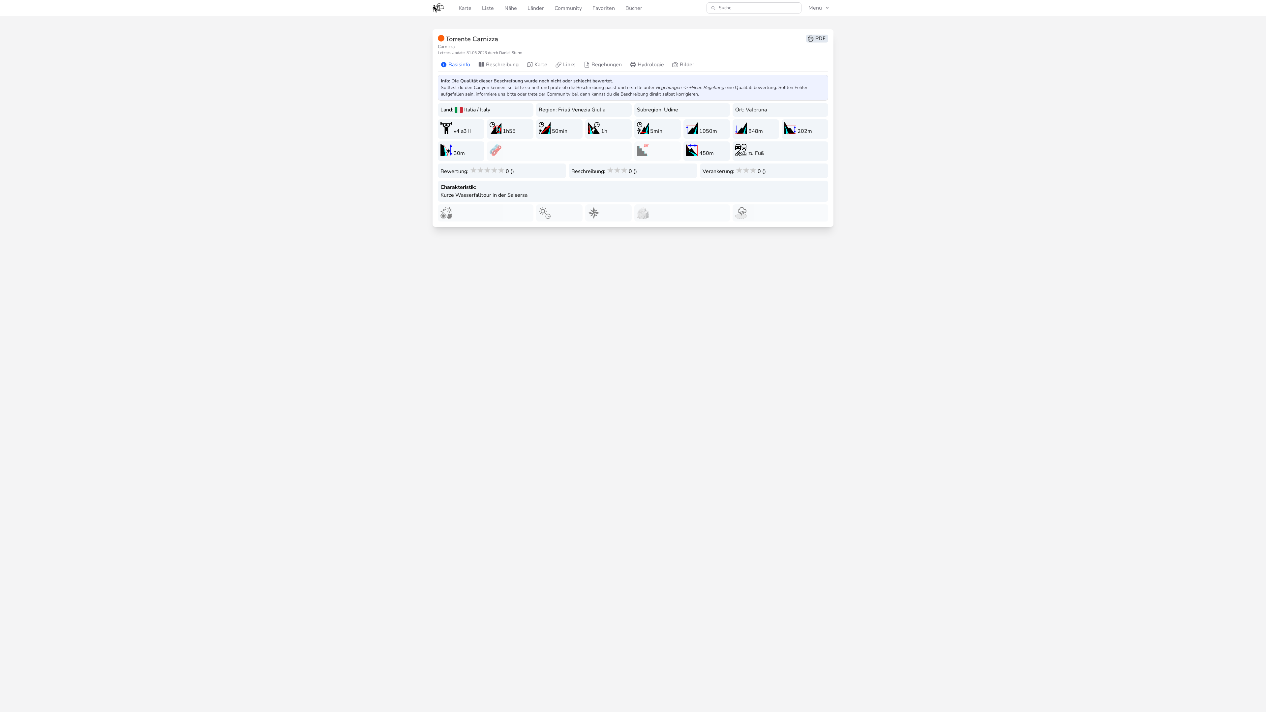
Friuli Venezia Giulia (581, 109)
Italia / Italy (477, 109)
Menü (815, 8)
